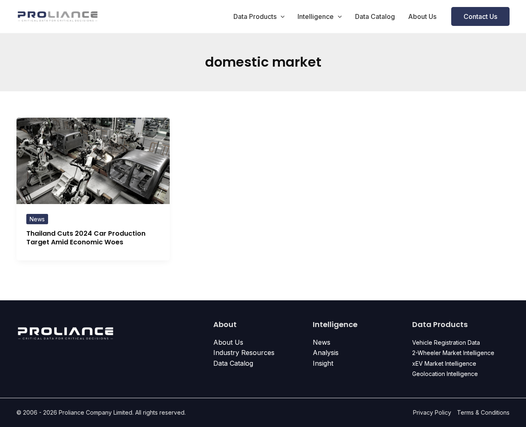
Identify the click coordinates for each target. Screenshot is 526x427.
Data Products (255, 16)
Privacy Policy (432, 412)
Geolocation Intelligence (445, 373)
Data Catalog (375, 16)
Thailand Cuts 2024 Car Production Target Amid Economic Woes (85, 238)
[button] (281, 16)
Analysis (326, 352)
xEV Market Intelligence (444, 363)
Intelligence (316, 16)
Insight (323, 363)
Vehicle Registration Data (446, 342)
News (37, 219)
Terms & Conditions (483, 412)
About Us (422, 16)
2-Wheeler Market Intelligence (453, 352)
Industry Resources (244, 352)
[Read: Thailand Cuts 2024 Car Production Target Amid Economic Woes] (93, 160)
